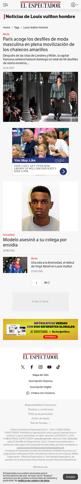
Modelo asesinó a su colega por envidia (35, 242)
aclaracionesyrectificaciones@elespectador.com (40, 447)
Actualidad (9, 234)
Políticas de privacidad (40, 414)
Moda (6, 34)
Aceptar (70, 477)
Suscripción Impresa (40, 381)
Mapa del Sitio (41, 375)
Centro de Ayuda (41, 418)
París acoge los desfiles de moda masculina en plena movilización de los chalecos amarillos (38, 44)
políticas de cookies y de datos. (34, 480)
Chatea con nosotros (43, 393)
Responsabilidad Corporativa (40, 405)
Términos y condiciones (40, 409)
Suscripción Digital (40, 387)
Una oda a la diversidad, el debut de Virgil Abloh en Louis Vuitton (52, 264)
